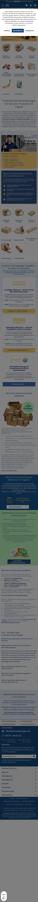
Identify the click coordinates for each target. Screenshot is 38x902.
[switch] (3, 898)
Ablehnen (7, 30)
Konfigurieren (30, 30)
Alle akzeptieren (18, 30)
